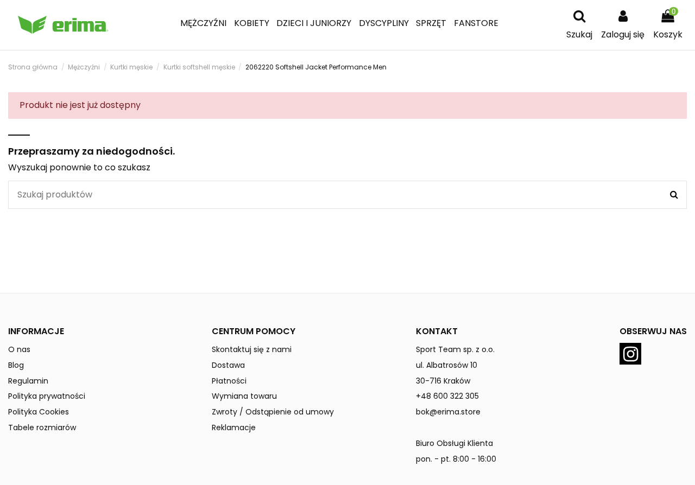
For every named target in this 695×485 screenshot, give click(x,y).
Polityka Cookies (38, 411)
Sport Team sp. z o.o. (455, 349)
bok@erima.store (448, 411)
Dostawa (228, 365)
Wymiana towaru (244, 396)
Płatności (229, 380)
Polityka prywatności (46, 396)
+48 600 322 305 (447, 396)
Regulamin (28, 380)
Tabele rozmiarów (42, 427)
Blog (16, 365)
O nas (19, 349)
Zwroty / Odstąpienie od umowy (273, 411)
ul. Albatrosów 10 (446, 365)
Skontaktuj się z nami (252, 349)
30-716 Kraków (443, 380)
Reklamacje (234, 427)
